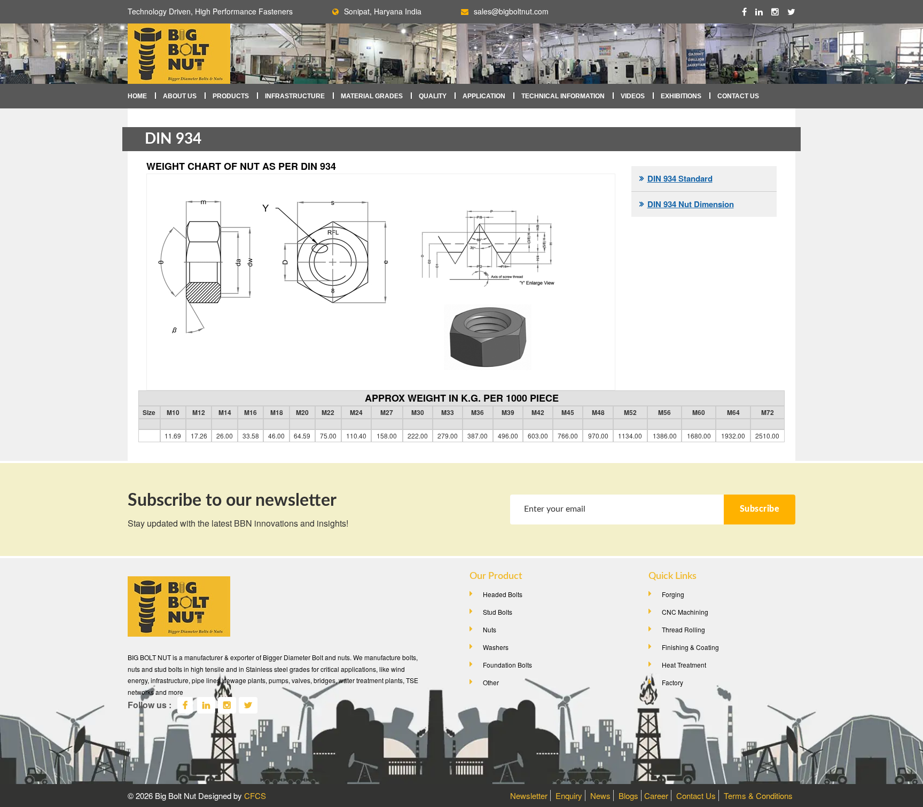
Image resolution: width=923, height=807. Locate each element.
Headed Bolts (502, 594)
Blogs (628, 795)
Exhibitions (681, 96)
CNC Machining (685, 611)
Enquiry (569, 795)
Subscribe (760, 509)
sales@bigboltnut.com (511, 11)
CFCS (255, 795)
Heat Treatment (684, 664)
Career (656, 795)
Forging (673, 594)
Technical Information (563, 96)
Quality (433, 96)
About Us (180, 96)
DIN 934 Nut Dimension (690, 204)
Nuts (489, 629)
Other (491, 682)
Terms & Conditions (758, 795)
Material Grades (372, 96)
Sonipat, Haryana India (382, 11)
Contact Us (738, 96)
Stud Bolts (497, 611)
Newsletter (528, 795)
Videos (633, 96)
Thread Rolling (683, 629)
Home (137, 96)
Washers (496, 647)
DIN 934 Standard (680, 178)
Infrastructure (295, 96)
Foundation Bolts (507, 664)
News (600, 795)
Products (231, 96)
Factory (672, 682)
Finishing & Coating (690, 647)
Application (484, 96)
